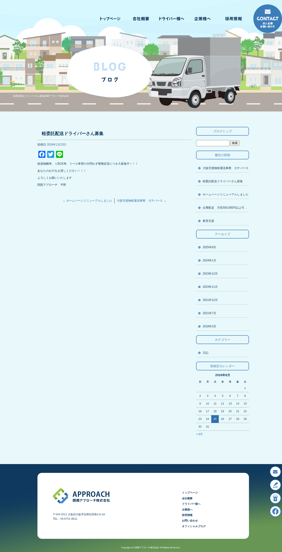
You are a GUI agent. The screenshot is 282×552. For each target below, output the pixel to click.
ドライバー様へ (171, 18)
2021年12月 (210, 300)
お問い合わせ (190, 520)
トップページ (110, 18)
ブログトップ (222, 131)
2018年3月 (209, 326)
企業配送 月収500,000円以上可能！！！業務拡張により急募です (226, 207)
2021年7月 (209, 313)
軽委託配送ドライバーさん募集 (223, 181)
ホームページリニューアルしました (87, 200)
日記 (205, 352)
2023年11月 (210, 286)
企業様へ (202, 18)
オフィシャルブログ (194, 526)
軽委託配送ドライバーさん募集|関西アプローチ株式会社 (41, 96)
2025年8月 (209, 247)
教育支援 (208, 220)
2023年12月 (210, 273)
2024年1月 (209, 260)
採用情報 (233, 18)
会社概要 (141, 18)
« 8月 (199, 434)
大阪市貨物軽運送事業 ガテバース (141, 200)
